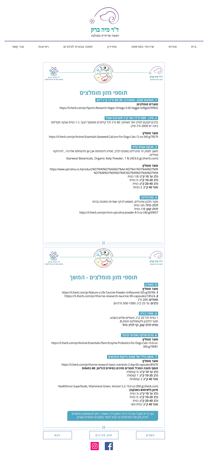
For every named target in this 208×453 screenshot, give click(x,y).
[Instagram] (95, 446)
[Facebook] (109, 446)
